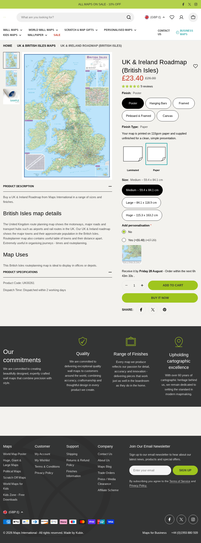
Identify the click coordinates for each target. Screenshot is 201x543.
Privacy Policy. (138, 485)
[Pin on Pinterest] (164, 309)
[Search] (128, 17)
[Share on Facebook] (141, 309)
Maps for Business (155, 532)
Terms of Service (179, 481)
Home (7, 45)
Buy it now (160, 297)
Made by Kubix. (74, 532)
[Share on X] (153, 309)
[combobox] (75, 17)
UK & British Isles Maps (36, 45)
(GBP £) (155, 17)
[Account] (181, 17)
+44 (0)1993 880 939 (184, 532)
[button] (195, 66)
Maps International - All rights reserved (37, 532)
